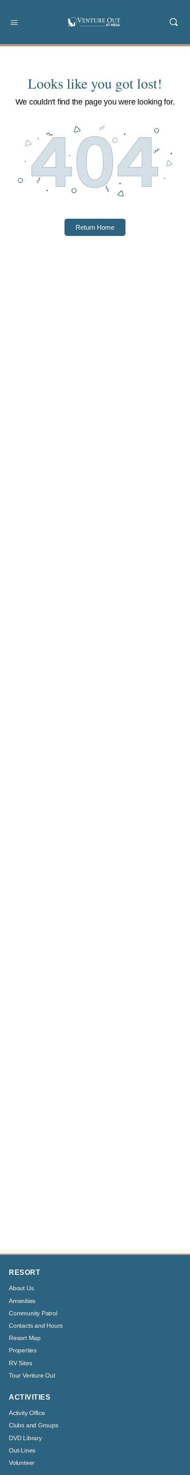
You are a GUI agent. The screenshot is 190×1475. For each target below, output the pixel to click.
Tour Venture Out (32, 1375)
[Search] (173, 22)
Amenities (22, 1301)
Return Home (95, 227)
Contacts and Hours (36, 1326)
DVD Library (25, 1438)
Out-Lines (22, 1450)
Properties (23, 1350)
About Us (21, 1288)
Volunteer (21, 1463)
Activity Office (27, 1413)
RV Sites (20, 1363)
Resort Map (25, 1338)
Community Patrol (33, 1313)
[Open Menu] (14, 21)
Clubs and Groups (33, 1425)
